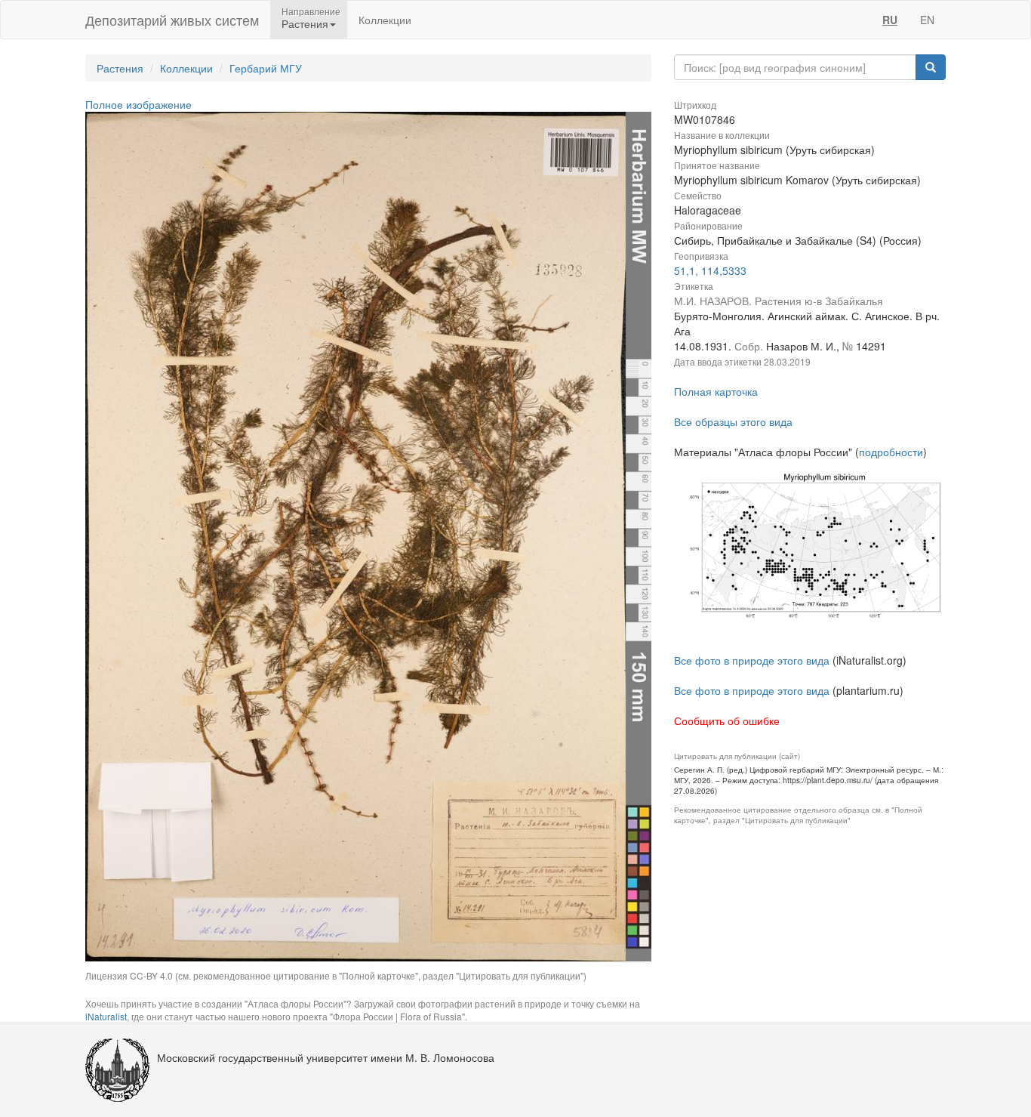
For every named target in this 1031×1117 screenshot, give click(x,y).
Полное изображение (138, 104)
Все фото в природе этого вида (751, 660)
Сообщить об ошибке (727, 720)
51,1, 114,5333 (710, 270)
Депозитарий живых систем (172, 19)
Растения (120, 68)
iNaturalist (106, 1016)
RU (889, 19)
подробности (891, 451)
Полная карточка (716, 391)
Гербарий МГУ (265, 68)
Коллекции (385, 19)
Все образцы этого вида (733, 421)
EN (927, 19)
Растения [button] (305, 23)
